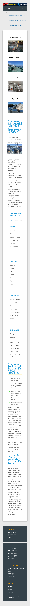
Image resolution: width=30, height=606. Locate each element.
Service (10, 586)
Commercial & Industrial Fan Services (18, 23)
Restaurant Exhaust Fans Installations (18, 20)
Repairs (10, 589)
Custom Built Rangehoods (15, 25)
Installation (10, 592)
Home (8, 8)
